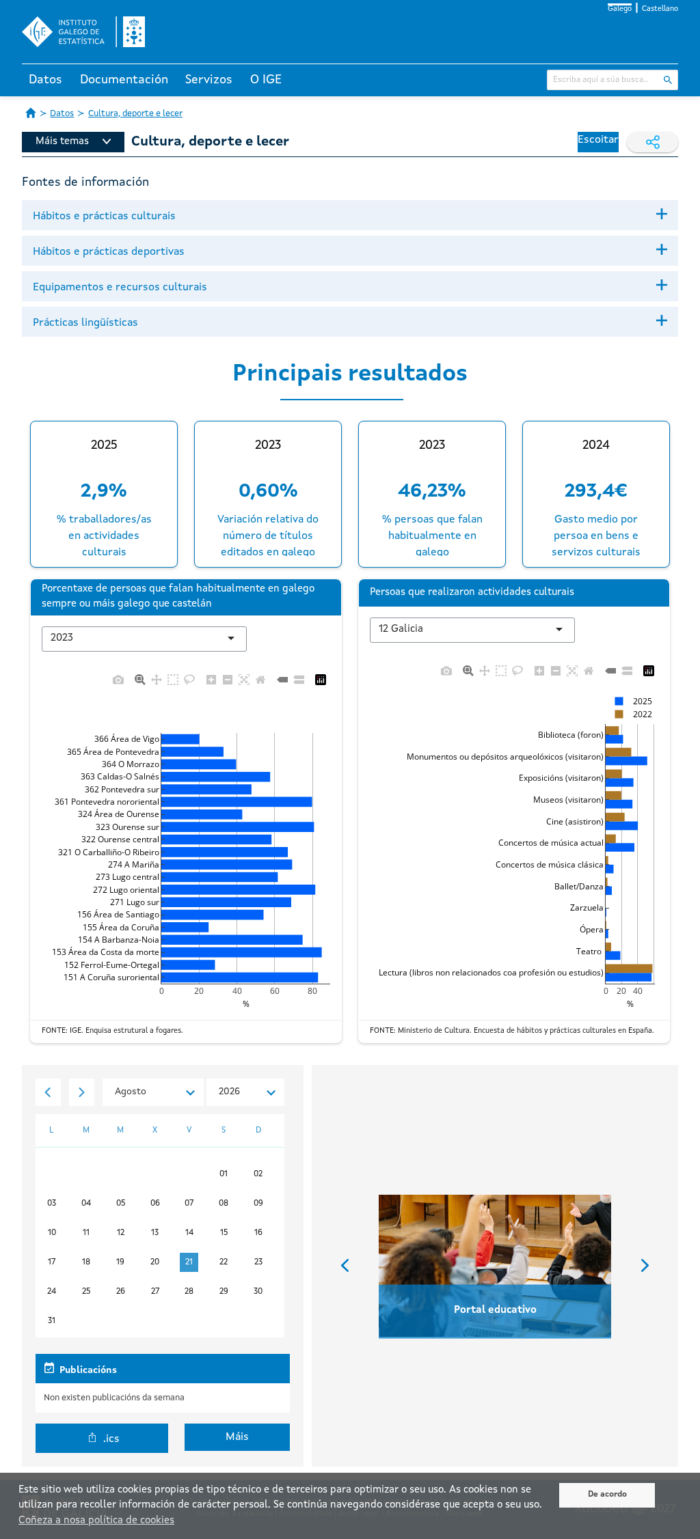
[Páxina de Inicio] (31, 112)
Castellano (660, 9)
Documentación (124, 80)
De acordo (607, 1495)
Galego (620, 9)
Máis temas (62, 142)
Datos (45, 80)
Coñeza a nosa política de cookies (96, 1521)
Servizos (208, 80)
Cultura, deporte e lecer (135, 113)
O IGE (266, 80)
